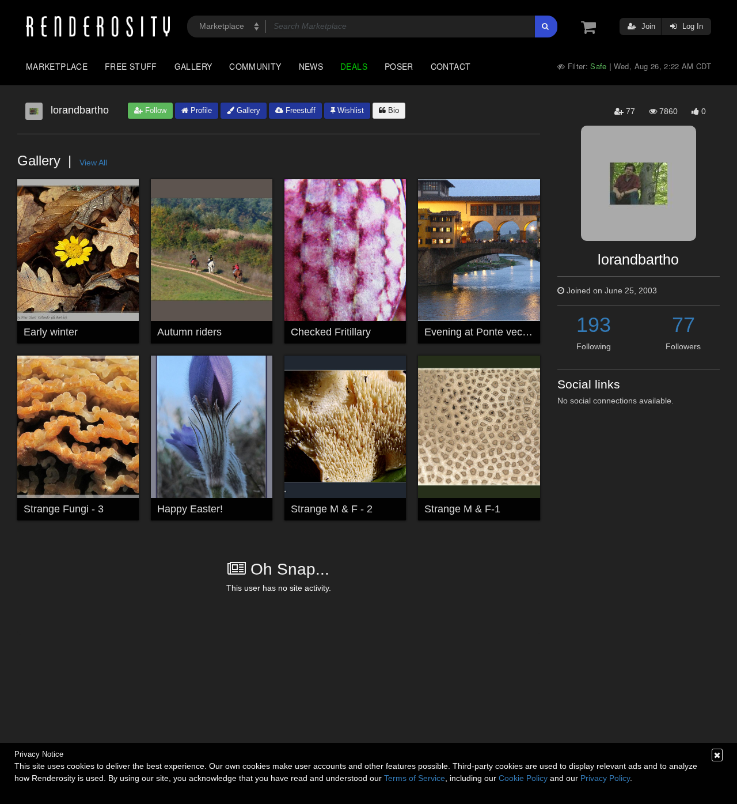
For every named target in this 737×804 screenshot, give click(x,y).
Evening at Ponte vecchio (482, 332)
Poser (399, 66)
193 (593, 325)
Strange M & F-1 (462, 509)
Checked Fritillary (331, 332)
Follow (154, 110)
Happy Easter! (190, 509)
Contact (451, 66)
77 (683, 325)
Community (255, 66)
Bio (392, 110)
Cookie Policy (523, 778)
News (311, 66)
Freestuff (299, 110)
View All (93, 162)
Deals (353, 66)
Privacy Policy (605, 778)
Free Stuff (131, 66)
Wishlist (349, 110)
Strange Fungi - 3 (64, 509)
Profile (200, 110)
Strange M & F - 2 (332, 509)
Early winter (51, 332)
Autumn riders (189, 332)
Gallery (193, 66)
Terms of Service (414, 778)
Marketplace (57, 66)
